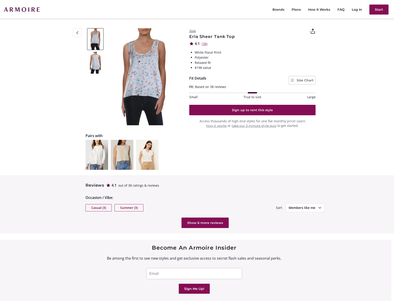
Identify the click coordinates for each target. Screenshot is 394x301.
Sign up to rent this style (252, 110)
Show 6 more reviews (205, 223)
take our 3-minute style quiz (254, 126)
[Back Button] (77, 32)
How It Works (319, 10)
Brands (278, 10)
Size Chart (305, 80)
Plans (296, 10)
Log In (357, 10)
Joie (192, 31)
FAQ (341, 10)
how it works (216, 126)
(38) (205, 44)
